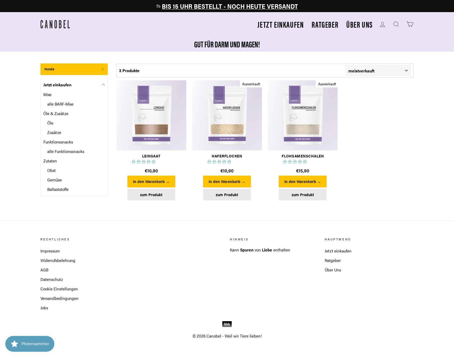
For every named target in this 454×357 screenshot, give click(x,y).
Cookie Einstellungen (59, 289)
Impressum (50, 251)
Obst (51, 170)
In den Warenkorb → (151, 181)
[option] (227, 6)
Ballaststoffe (58, 189)
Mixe (47, 94)
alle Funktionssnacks (65, 151)
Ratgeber (325, 24)
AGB (44, 270)
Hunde (49, 69)
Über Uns (359, 24)
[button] (144, 162)
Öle (50, 123)
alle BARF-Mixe (60, 104)
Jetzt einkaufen (280, 24)
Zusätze (54, 132)
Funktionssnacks (58, 142)
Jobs (44, 308)
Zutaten (50, 161)
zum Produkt (151, 194)
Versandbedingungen (59, 298)
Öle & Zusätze (55, 113)
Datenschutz (51, 279)
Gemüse (54, 180)
